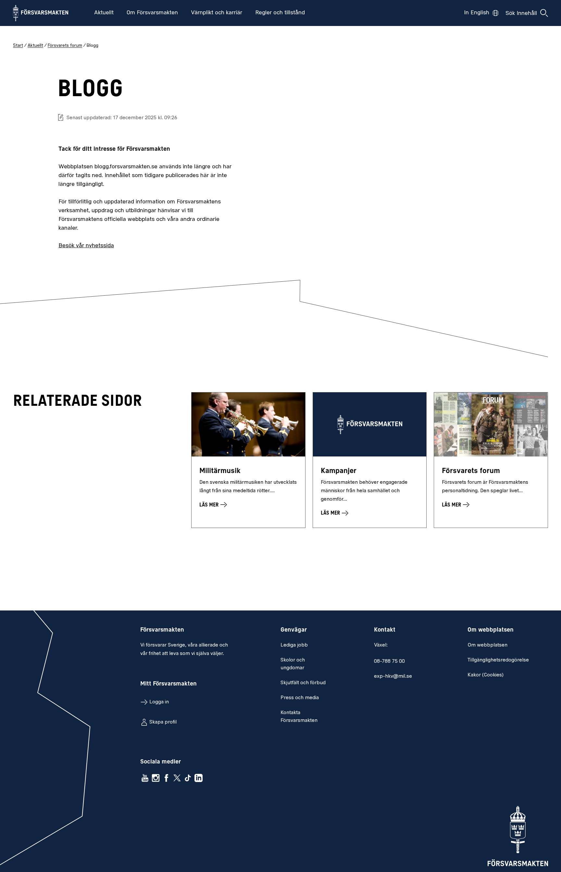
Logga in (159, 702)
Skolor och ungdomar (292, 664)
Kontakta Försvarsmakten (299, 716)
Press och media (299, 697)
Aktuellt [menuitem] (104, 13)
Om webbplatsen (487, 645)
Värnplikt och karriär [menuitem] (216, 13)
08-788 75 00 (389, 661)
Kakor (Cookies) (486, 675)
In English (476, 13)
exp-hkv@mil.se (393, 676)
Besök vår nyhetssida (86, 246)
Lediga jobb (294, 645)
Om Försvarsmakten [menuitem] (152, 13)
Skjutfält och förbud (303, 683)
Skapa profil (163, 722)
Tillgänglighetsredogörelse (498, 660)
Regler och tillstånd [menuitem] (280, 13)
